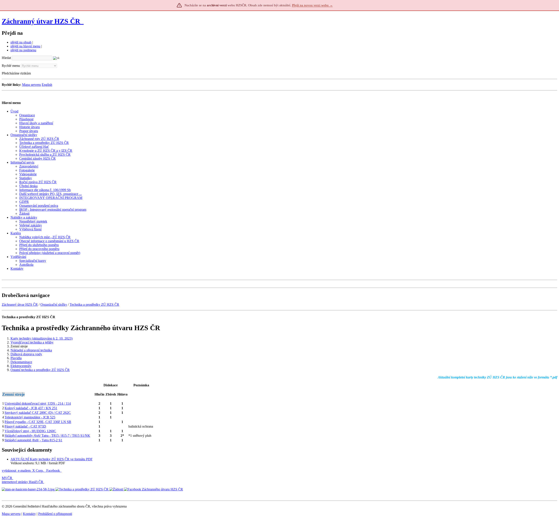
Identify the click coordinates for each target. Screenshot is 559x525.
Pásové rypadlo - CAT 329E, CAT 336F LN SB (38, 422)
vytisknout (9, 470)
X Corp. (38, 470)
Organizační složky (53, 304)
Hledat (6, 58)
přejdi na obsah (20, 42)
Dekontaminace (21, 362)
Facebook (53, 470)
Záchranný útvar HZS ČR (41, 21)
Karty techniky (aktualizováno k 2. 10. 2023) (41, 338)
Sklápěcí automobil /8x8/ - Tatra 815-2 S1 (33, 440)
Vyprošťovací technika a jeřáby (31, 342)
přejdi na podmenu (23, 50)
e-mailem (24, 470)
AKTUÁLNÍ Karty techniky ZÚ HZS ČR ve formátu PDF (51, 459)
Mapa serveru (31, 84)
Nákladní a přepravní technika (31, 350)
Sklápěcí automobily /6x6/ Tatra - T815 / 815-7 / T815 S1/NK (47, 435)
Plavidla (16, 358)
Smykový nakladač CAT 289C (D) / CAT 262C (38, 412)
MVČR (7, 478)
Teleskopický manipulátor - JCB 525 (30, 417)
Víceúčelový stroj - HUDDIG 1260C (30, 431)
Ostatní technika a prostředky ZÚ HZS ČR (40, 370)
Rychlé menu (11, 65)
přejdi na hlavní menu (25, 46)
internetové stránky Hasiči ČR (22, 482)
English (47, 84)
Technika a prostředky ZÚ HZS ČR (94, 304)
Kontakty (29, 514)
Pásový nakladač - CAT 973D (25, 426)
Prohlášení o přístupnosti (55, 514)
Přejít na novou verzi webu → (312, 5)
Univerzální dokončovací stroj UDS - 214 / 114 (38, 403)
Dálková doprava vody (26, 354)
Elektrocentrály (20, 366)
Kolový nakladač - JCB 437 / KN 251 (31, 408)
